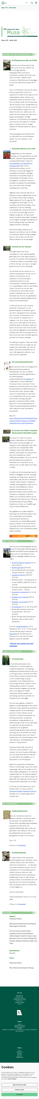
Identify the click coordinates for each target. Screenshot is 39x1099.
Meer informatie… (12, 1079)
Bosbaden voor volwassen (20, 597)
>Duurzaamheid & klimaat (19, 999)
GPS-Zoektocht (16, 607)
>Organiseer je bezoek (19, 1025)
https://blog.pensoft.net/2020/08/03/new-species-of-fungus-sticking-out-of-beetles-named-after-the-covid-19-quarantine (23, 420)
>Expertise (19, 1056)
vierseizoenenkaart (22, 626)
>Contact (19, 1003)
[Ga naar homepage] (4, 3)
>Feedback (19, 1028)
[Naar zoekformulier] (31, 2)
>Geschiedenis (19, 997)
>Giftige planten (19, 1057)
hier (32, 968)
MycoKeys (28, 379)
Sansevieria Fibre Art (18, 575)
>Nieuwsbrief (19, 1052)
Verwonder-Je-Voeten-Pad (20, 592)
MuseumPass (13, 634)
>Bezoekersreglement (19, 1027)
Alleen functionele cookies (19, 1084)
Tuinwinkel (22, 845)
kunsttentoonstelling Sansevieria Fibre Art (22, 791)
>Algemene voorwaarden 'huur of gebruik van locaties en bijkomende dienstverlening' (19, 1030)
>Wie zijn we (19, 1001)
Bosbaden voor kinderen (20, 602)
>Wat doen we (19, 995)
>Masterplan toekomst (19, 998)
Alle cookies (19, 1094)
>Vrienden (19, 1054)
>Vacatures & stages (19, 1002)
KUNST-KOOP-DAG (17, 568)
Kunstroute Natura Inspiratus (21, 563)
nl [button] (27, 2)
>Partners (19, 1053)
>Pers (19, 1050)
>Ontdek (20, 1024)
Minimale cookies (19, 1089)
